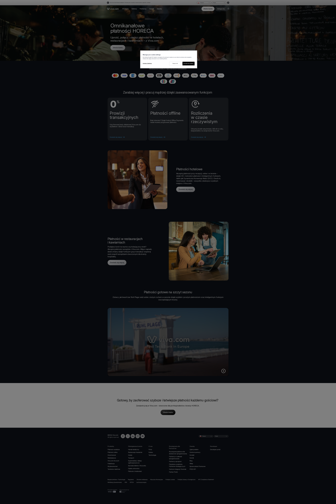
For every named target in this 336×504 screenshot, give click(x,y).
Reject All (175, 63)
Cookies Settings (147, 63)
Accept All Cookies (188, 63)
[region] (168, 59)
